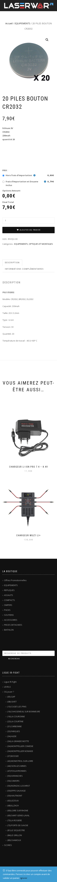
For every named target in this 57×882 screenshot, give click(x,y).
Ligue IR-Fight (10, 681)
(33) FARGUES (13, 731)
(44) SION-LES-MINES (16, 766)
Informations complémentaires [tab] (24, 269)
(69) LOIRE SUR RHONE (17, 810)
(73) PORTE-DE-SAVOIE (17, 825)
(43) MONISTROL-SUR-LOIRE (20, 761)
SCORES (8, 845)
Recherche (14, 659)
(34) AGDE (11, 736)
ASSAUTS (8, 595)
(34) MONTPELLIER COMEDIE (20, 746)
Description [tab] (12, 262)
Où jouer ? (9, 691)
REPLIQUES (9, 590)
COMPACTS (9, 600)
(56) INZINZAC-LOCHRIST (18, 785)
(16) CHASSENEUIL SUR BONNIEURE (23, 711)
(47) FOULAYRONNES (16, 770)
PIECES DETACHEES (13, 624)
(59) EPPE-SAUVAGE (16, 790)
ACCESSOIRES (10, 619)
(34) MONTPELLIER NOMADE (20, 751)
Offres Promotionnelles (15, 580)
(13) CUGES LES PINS (16, 706)
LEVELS (7, 686)
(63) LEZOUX (13, 800)
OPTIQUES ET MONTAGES (41, 243)
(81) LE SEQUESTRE (16, 830)
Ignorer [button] (23, 878)
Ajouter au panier (30, 230)
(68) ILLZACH (13, 805)
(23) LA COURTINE (15, 721)
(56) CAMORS (13, 780)
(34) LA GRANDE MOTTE (18, 741)
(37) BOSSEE (13, 756)
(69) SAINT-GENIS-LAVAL (18, 815)
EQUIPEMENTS (22, 23)
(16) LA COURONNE (16, 716)
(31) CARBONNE (14, 726)
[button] (47, 40)
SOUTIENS (9, 614)
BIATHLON (9, 629)
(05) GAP (11, 696)
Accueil (9, 23)
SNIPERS (8, 605)
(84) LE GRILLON (14, 835)
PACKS (7, 610)
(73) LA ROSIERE (14, 820)
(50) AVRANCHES (15, 775)
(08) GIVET (12, 701)
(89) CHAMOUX (14, 840)
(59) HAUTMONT (14, 795)
